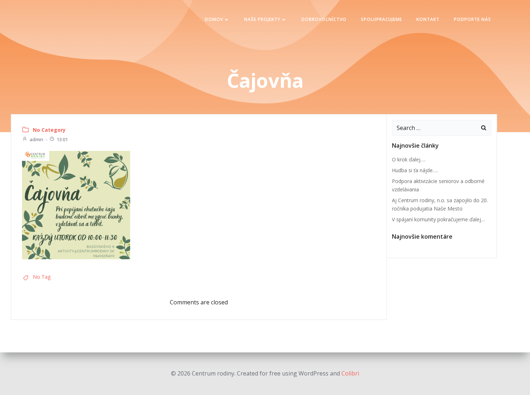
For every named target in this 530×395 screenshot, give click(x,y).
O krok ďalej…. (408, 159)
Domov (214, 19)
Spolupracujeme (381, 19)
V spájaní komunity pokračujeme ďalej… (438, 219)
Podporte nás (472, 19)
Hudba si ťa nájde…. (415, 170)
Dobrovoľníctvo (323, 19)
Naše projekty (262, 19)
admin (36, 139)
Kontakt (428, 19)
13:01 (62, 139)
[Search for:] (434, 127)
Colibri (350, 373)
